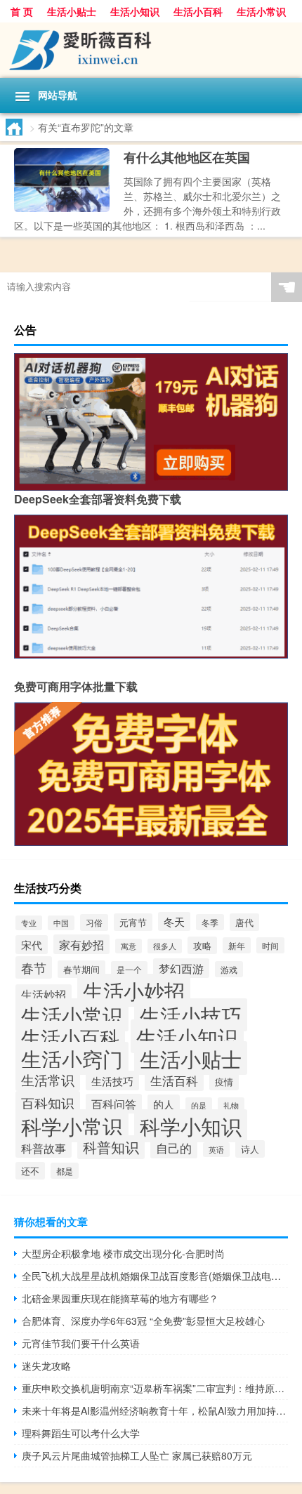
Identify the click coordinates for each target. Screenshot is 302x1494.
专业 (29, 923)
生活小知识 (134, 11)
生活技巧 (112, 1080)
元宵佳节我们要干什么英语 (81, 1343)
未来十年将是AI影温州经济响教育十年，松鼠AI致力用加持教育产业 (155, 1410)
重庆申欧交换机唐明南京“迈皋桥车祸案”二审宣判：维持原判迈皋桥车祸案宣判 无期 (155, 1388)
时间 (270, 945)
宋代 (31, 944)
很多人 (164, 946)
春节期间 (81, 969)
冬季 (210, 922)
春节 (33, 967)
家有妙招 (81, 944)
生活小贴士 (71, 11)
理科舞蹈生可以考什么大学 (81, 1433)
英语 (216, 1149)
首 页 (22, 11)
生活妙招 (43, 994)
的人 (163, 1104)
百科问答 (113, 1103)
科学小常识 (72, 1125)
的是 (198, 1105)
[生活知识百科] (151, 50)
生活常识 (47, 1079)
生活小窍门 (72, 1058)
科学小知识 (191, 1125)
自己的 (174, 1147)
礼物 (231, 1105)
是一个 (129, 969)
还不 (30, 1170)
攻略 (202, 945)
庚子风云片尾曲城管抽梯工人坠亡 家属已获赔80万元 (137, 1455)
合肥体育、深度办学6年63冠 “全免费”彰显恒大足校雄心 (143, 1321)
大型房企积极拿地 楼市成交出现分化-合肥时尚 (123, 1253)
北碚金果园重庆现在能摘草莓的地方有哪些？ (120, 1298)
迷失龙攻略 (46, 1366)
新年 (236, 945)
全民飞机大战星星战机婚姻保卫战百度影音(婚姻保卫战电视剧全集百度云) (155, 1276)
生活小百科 (198, 11)
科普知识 (111, 1147)
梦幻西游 (181, 968)
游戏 (229, 969)
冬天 (174, 921)
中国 (61, 923)
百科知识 (47, 1103)
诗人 (250, 1149)
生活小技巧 (191, 1014)
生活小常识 (261, 11)
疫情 (224, 1081)
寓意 (128, 946)
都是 (64, 1171)
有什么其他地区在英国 (187, 157)
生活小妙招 (134, 990)
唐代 (244, 922)
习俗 (94, 922)
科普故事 (43, 1148)
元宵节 (133, 922)
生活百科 (174, 1080)
